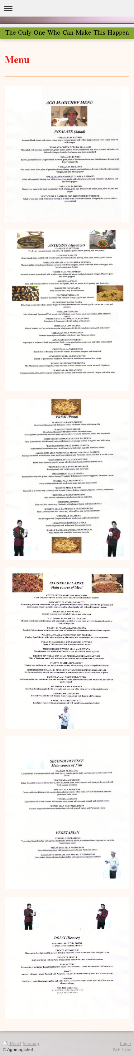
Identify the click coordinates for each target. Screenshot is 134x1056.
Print (14, 1043)
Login (125, 1043)
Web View (121, 1050)
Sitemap (31, 1043)
